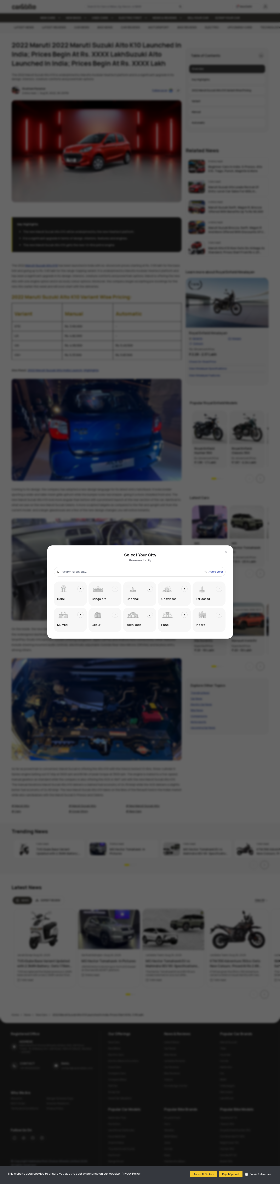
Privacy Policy (131, 1173)
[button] (258, 1174)
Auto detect (215, 571)
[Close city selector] (226, 552)
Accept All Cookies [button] (203, 1174)
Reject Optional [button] (230, 1174)
